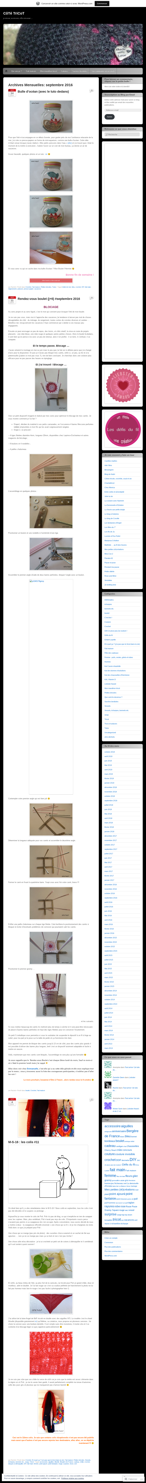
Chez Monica (110, 488)
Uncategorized (110, 733)
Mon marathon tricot (48, 71)
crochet (78, 287)
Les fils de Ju (110, 532)
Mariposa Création (112, 541)
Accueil (6, 71)
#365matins (109, 600)
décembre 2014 (111, 991)
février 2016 (109, 929)
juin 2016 (108, 911)
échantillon (115, 1224)
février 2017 (109, 876)
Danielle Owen (118, 1077)
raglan (131, 1202)
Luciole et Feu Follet (112, 536)
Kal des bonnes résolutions (115, 671)
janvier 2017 (109, 880)
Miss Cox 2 (109, 554)
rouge (60, 1464)
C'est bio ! (108, 618)
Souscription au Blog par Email (120, 95)
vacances (37, 289)
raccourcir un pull (121, 1203)
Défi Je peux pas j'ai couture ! (116, 631)
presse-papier (28, 289)
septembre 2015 (111, 951)
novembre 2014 (111, 995)
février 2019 (109, 779)
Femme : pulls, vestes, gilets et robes (119, 657)
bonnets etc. (109, 609)
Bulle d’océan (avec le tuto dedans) (43, 91)
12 (92, 1099)
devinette (125, 1160)
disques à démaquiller (15, 1464)
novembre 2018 (111, 792)
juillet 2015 (109, 960)
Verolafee (108, 580)
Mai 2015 (108, 969)
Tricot (32, 1462)
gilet (135, 1175)
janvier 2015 (109, 986)
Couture (108, 622)
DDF (118, 1160)
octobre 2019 (110, 752)
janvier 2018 (109, 832)
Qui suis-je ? (16, 71)
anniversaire (119, 1131)
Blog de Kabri (110, 474)
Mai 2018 (108, 814)
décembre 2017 (111, 836)
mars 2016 (109, 924)
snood (131, 1210)
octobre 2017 (110, 845)
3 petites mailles (111, 461)
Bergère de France (66, 1462)
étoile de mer (66, 287)
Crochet (28, 287)
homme (108, 1183)
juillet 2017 (109, 854)
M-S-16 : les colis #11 (23, 1142)
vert (75, 1464)
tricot (71, 1464)
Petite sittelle (109, 572)
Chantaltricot (109, 483)
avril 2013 (108, 1044)
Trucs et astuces (111, 724)
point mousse (121, 1199)
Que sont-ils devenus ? (113, 697)
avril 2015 (108, 973)
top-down (128, 1215)
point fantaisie (53, 1464)
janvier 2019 (109, 783)
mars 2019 (109, 774)
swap (27, 1462)
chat (124, 1146)
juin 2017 (108, 858)
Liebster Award (110, 684)
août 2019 (108, 756)
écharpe (124, 1224)
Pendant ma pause (112, 567)
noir (137, 1190)
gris (126, 1180)
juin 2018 (108, 809)
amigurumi (108, 1131)
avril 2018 (108, 818)
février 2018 (109, 827)
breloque (127, 1141)
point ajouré (43, 1464)
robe (117, 1206)
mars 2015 (109, 977)
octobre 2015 (110, 947)
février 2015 (109, 982)
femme (36, 1464)
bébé (132, 1141)
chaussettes (133, 1146)
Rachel (115, 1088)
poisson (20, 289)
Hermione (132, 1180)
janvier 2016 (109, 933)
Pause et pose (110, 563)
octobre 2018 (110, 796)
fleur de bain (121, 1176)
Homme (108, 662)
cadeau (76, 1462)
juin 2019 (108, 761)
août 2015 (108, 955)
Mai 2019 (108, 765)
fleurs (128, 1175)
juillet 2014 (109, 1013)
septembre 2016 (111, 898)
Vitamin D (108, 1224)
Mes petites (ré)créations (114, 549)
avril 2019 (108, 770)
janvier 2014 (109, 1039)
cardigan (119, 1146)
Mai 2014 (108, 1022)
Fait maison (31, 71)
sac (126, 1210)
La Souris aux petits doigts (115, 510)
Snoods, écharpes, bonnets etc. (117, 710)
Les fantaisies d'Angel (113, 523)
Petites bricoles (46, 287)
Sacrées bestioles (79, 71)
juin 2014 (108, 1017)
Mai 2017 (108, 863)
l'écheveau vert (120, 1183)
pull (136, 1198)
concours (127, 1150)
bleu (73, 287)
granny (108, 1180)
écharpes (108, 604)
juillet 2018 (109, 805)
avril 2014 (108, 1026)
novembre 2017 (111, 840)
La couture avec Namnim (114, 501)
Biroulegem (109, 470)
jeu (112, 1183)
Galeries (64, 71)
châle (82, 1462)
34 (92, 298)
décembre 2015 (111, 938)
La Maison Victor (124, 1186)
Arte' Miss (108, 465)
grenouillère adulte (118, 1180)
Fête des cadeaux (111, 653)
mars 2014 (109, 1031)
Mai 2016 (108, 916)
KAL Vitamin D (110, 680)
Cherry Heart (110, 1150)
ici (46, 154)
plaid (107, 1194)
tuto (122, 1220)
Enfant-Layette (110, 640)
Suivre (109, 117)
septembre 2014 (111, 1004)
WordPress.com (111, 1256)
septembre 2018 (111, 801)
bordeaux (110, 1141)
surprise (66, 1464)
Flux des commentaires (113, 1251)
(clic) (70, 143)
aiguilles (51, 1462)
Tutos (54, 287)
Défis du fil (109, 635)
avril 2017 (108, 867)
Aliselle (56, 1462)
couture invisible (125, 1154)
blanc (122, 1137)
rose (122, 1206)
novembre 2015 (111, 942)
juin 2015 (108, 964)
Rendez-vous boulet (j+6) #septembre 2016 (49, 299)
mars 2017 (109, 871)
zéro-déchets (110, 737)
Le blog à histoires (112, 514)
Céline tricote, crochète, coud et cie (118, 479)
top (123, 1215)
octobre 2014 (110, 1000)
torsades (108, 1220)
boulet (28, 1090)
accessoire (43, 1462)
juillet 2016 (109, 907)
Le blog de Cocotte (112, 518)
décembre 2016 (111, 885)
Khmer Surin (117, 1109)
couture (110, 1154)
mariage (134, 1186)
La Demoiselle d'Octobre (114, 505)
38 (92, 90)
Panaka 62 (109, 558)
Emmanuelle (32, 1069)
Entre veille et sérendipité (114, 492)
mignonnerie (12, 289)
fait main (88, 287)
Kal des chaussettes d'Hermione (117, 675)
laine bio (115, 1186)
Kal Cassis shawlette (113, 666)
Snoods (107, 706)
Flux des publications (113, 1247)
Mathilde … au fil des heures (116, 545)
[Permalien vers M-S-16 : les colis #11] (46, 1138)
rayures (109, 1206)
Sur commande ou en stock (103, 71)
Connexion (109, 1243)
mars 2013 (109, 1048)
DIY (83, 287)
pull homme (110, 1203)
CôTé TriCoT (13, 13)
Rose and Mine (110, 576)
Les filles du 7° (110, 527)
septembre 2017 (111, 849)
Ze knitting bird (110, 585)
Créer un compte (111, 1238)
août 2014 (108, 1008)
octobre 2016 (110, 893)
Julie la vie (109, 496)
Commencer (102, 3)
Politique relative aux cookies (72, 1478)
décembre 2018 (111, 787)
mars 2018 (109, 823)
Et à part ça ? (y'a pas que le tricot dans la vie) (48, 1460)
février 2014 (109, 1035)
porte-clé (130, 1199)
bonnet (134, 1137)
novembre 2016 (111, 889)
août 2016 (108, 902)
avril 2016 (108, 920)
